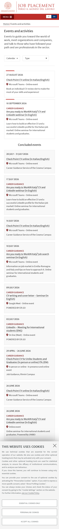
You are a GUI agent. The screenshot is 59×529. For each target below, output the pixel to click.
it (49, 16)
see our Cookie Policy (30, 493)
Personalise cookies (29, 512)
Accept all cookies (29, 521)
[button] (7, 16)
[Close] (55, 445)
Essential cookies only (29, 503)
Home (6, 23)
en (54, 16)
